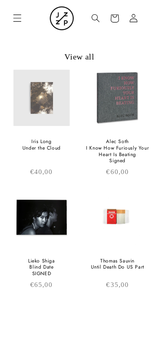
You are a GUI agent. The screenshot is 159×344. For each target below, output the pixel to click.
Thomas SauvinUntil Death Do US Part (117, 264)
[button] (17, 18)
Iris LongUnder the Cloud (41, 145)
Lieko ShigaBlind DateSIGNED (41, 267)
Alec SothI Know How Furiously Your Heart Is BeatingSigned (117, 151)
